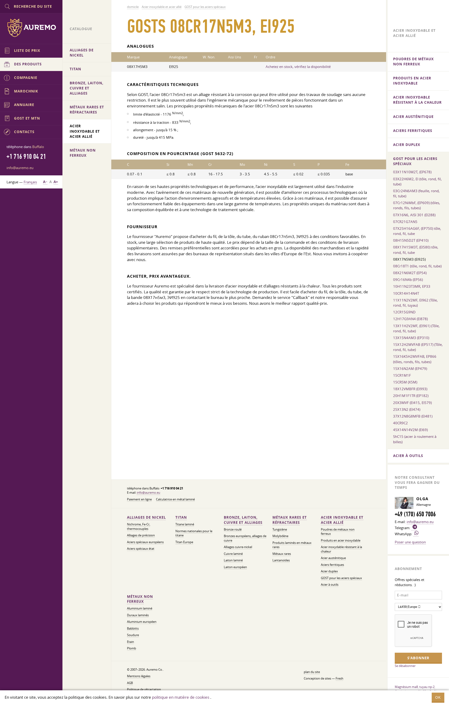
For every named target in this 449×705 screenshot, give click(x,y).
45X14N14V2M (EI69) (410, 429)
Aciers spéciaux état (140, 549)
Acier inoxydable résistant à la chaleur (417, 100)
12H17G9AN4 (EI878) (410, 318)
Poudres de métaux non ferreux (413, 62)
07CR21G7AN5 (405, 221)
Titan (181, 517)
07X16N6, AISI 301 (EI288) (414, 215)
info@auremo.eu (148, 493)
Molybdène (280, 536)
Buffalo (38, 146)
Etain (130, 642)
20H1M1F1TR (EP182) (410, 395)
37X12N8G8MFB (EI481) (412, 416)
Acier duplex (329, 571)
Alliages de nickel (146, 517)
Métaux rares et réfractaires (289, 520)
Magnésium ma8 (406, 687)
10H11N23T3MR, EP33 (411, 286)
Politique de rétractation (144, 689)
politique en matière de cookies (180, 697)
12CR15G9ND (404, 312)
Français (30, 182)
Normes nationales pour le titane (193, 533)
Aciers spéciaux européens (145, 542)
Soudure (133, 635)
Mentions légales (138, 676)
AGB (130, 683)
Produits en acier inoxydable (340, 540)
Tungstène (279, 529)
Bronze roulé (233, 529)
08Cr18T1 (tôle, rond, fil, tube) (417, 266)
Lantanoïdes (281, 560)
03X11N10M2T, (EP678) (412, 172)
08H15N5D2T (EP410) (410, 240)
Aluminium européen (141, 622)
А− (45, 181)
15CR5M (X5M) (405, 382)
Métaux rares (281, 554)
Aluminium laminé (139, 608)
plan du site (312, 672)
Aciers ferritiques (332, 565)
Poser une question (410, 542)
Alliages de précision (141, 535)
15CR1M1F (402, 375)
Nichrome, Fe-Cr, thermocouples (138, 526)
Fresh (339, 678)
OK (438, 697)
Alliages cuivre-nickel (238, 547)
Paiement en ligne (139, 499)
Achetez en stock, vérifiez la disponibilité (298, 66)
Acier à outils (329, 585)
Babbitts (133, 629)
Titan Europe (184, 542)
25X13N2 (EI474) (406, 409)
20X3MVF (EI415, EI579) (412, 402)
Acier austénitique (333, 558)
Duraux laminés (138, 615)
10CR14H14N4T (406, 293)
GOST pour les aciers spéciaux (341, 578)
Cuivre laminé (233, 554)
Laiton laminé (233, 560)
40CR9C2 (400, 423)
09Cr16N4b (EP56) (408, 279)
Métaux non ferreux (140, 599)
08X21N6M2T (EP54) (410, 272)
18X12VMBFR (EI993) (410, 388)
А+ (56, 181)
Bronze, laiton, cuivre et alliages (243, 520)
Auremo (31, 27)
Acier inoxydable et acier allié (342, 520)
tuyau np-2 (427, 687)
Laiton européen (235, 567)
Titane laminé (184, 524)
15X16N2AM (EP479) (410, 368)
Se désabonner (405, 666)
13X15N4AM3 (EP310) (411, 337)
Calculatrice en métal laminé (175, 499)
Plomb (131, 648)
